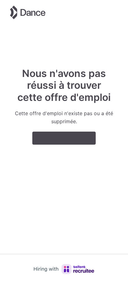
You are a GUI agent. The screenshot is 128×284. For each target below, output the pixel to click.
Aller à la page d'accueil (64, 138)
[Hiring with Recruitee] (64, 269)
